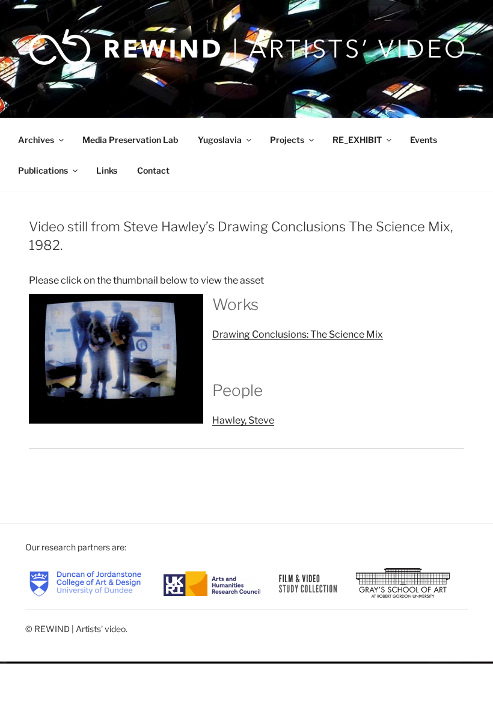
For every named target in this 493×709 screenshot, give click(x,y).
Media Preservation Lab (130, 140)
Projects (287, 140)
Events (423, 140)
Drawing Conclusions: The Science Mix (297, 334)
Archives (36, 140)
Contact (153, 170)
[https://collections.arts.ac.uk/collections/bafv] (308, 582)
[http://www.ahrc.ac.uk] (212, 582)
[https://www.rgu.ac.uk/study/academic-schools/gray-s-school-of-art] (403, 582)
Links (106, 170)
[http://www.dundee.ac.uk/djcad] (85, 582)
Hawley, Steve (243, 420)
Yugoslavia (220, 140)
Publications (43, 170)
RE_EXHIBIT (357, 140)
